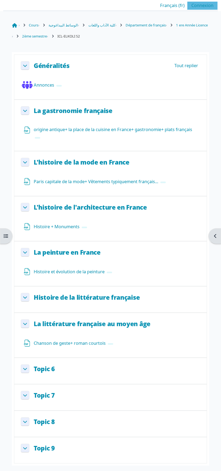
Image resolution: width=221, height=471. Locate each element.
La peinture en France (67, 252)
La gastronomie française (73, 110)
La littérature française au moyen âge (92, 323)
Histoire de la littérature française (87, 297)
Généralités (52, 65)
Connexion (202, 5)
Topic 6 (44, 369)
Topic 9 (44, 448)
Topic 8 (44, 421)
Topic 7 (44, 395)
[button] (168, 5)
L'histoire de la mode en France (81, 162)
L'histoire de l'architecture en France (90, 207)
